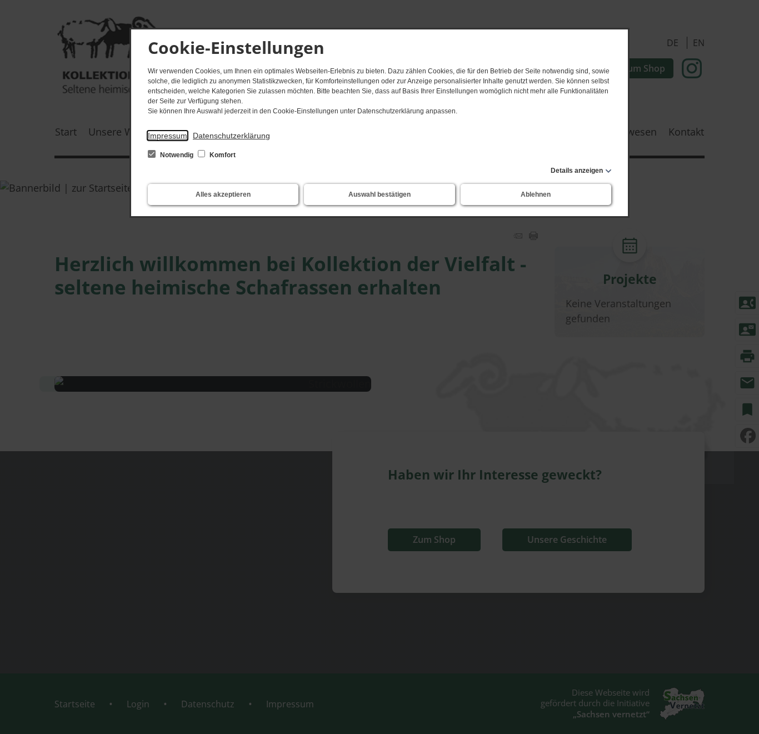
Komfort (222, 155)
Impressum (167, 135)
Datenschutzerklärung (231, 135)
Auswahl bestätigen (379, 194)
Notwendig (176, 155)
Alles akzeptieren (223, 194)
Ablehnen (536, 194)
